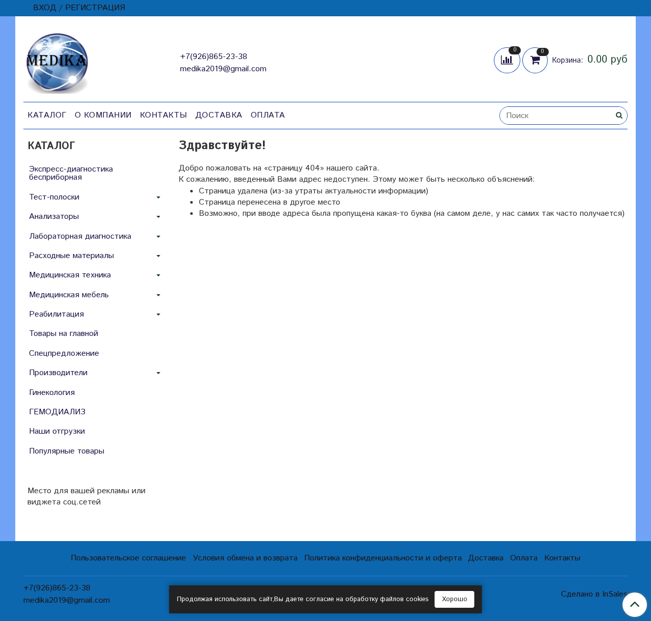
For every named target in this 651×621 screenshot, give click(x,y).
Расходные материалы (71, 256)
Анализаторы (54, 216)
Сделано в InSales (594, 594)
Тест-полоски (54, 197)
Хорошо (454, 599)
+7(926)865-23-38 (213, 57)
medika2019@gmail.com (223, 69)
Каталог (47, 115)
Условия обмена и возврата (245, 558)
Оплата (268, 115)
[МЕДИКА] (57, 60)
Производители (58, 373)
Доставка (219, 115)
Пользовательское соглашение (128, 558)
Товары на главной (63, 334)
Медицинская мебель (69, 295)
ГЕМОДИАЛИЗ (57, 412)
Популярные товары (66, 451)
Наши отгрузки (57, 431)
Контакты (163, 115)
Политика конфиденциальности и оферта (383, 558)
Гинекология (52, 393)
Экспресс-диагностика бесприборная (71, 173)
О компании (103, 115)
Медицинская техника (70, 275)
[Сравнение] (508, 60)
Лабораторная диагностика (80, 236)
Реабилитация (56, 314)
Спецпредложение (64, 353)
